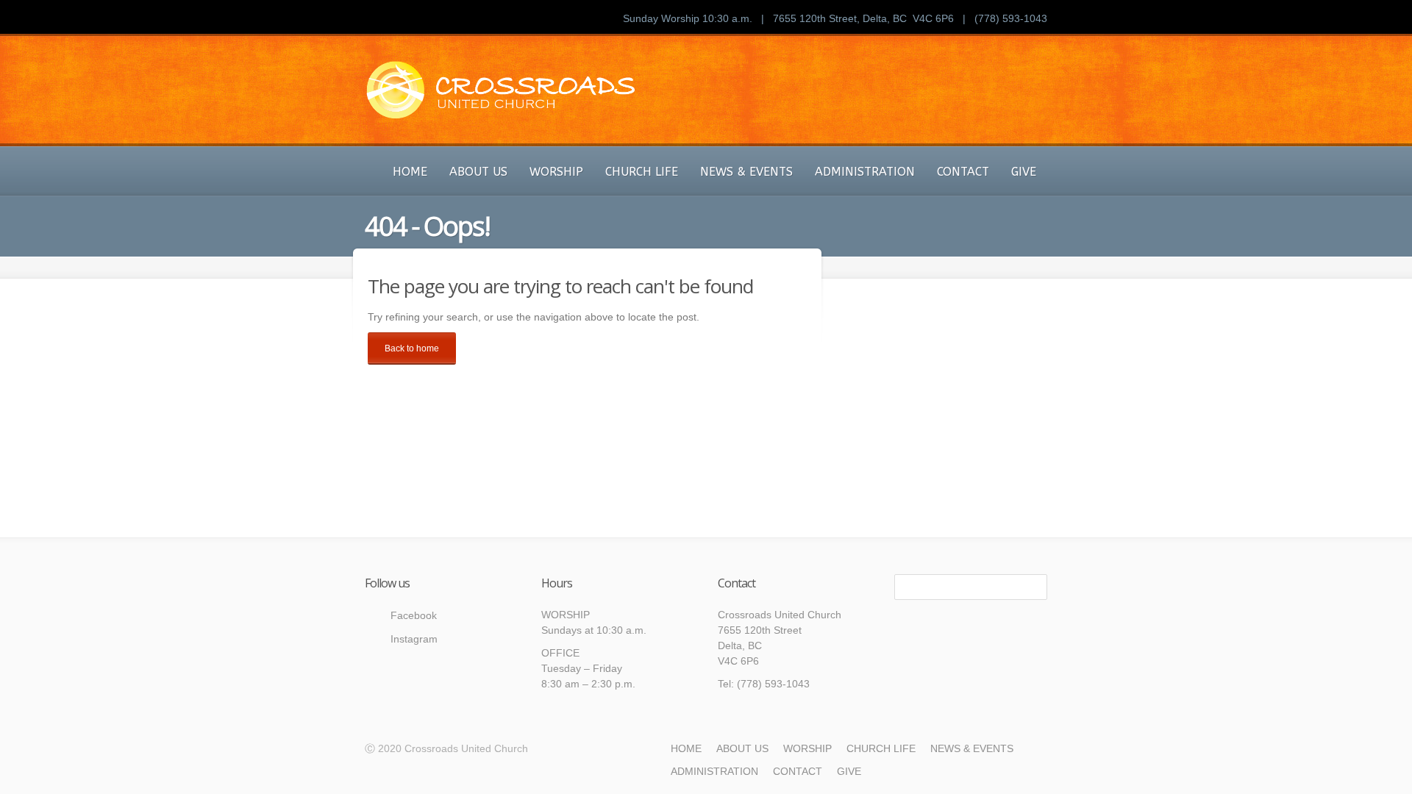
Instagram (414, 639)
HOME (410, 172)
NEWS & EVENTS (746, 172)
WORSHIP (556, 172)
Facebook (414, 615)
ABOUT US (478, 172)
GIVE (1023, 172)
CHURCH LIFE (641, 172)
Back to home (412, 348)
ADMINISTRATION (865, 172)
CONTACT (963, 172)
